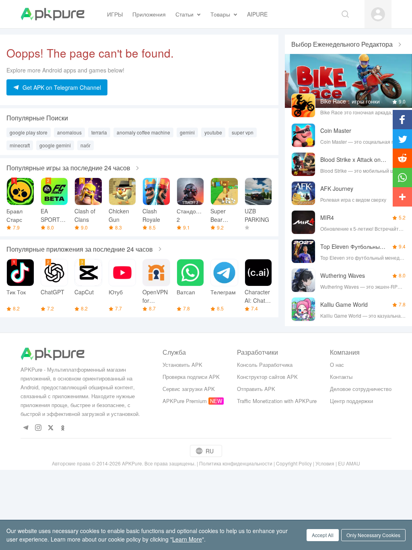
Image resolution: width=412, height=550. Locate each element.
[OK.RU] (63, 428)
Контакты (341, 376)
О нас (337, 364)
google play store (28, 132)
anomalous (69, 132)
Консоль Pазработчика (265, 364)
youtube (213, 132)
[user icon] (378, 14)
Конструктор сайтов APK (267, 376)
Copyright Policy (294, 463)
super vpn (242, 132)
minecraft (20, 145)
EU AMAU (349, 463)
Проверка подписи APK (191, 376)
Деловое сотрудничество (360, 389)
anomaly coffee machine (143, 132)
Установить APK (182, 364)
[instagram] (38, 428)
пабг (85, 145)
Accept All (323, 534)
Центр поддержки (351, 401)
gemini (187, 132)
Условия (324, 463)
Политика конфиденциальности (235, 463)
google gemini (55, 145)
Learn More (187, 539)
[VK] (50, 428)
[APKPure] (52, 14)
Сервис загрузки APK (189, 389)
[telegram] (26, 428)
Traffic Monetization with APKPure (277, 401)
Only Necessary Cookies (373, 534)
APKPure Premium (185, 401)
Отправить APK (256, 389)
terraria (99, 132)
